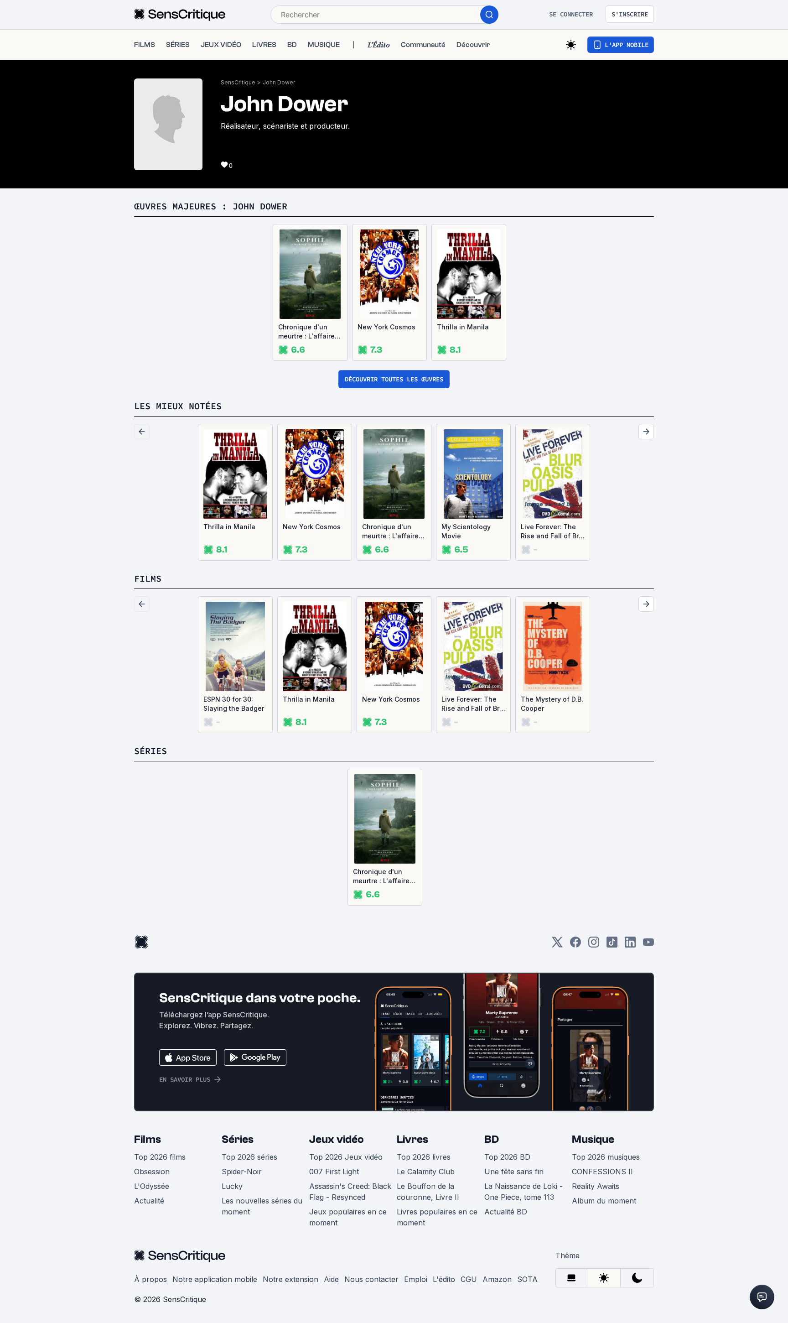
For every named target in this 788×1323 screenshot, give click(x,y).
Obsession (152, 1171)
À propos (150, 1279)
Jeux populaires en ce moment (348, 1217)
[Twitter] (557, 945)
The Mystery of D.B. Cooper (552, 703)
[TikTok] (612, 945)
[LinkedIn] (630, 945)
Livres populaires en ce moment (437, 1217)
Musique (593, 1139)
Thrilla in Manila (463, 327)
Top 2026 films (160, 1157)
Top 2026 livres (424, 1157)
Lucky (232, 1186)
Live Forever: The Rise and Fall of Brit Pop (552, 532)
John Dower (279, 82)
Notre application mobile (214, 1279)
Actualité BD (505, 1211)
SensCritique (238, 82)
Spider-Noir (242, 1171)
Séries (238, 1139)
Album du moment (604, 1200)
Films (147, 1139)
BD (491, 1139)
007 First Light (334, 1171)
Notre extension (290, 1279)
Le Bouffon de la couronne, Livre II (428, 1192)
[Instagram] (593, 945)
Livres (412, 1139)
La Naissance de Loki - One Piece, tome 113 (523, 1192)
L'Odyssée (151, 1186)
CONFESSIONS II (602, 1171)
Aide (331, 1279)
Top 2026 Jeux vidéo (346, 1157)
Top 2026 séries (249, 1157)
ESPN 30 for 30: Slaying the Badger (233, 703)
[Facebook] (575, 945)
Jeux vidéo (336, 1139)
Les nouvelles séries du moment (262, 1206)
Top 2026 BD (507, 1157)
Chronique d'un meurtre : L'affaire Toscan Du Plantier (308, 332)
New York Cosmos (386, 327)
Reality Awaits (595, 1186)
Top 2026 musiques (606, 1157)
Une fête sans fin (514, 1171)
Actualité (149, 1200)
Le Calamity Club (426, 1171)
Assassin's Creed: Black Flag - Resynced (350, 1192)
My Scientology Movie (466, 531)
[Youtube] (648, 945)
